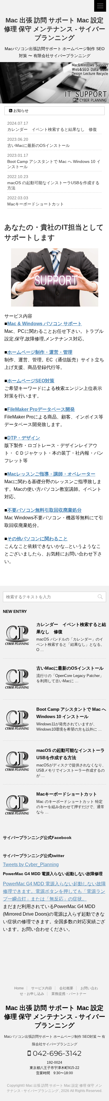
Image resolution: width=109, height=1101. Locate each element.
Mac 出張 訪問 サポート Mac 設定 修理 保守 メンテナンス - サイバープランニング (54, 29)
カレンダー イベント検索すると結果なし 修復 (52, 129)
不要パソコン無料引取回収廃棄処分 (44, 510)
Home (19, 988)
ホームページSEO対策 (30, 380)
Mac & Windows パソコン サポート (44, 323)
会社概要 (66, 988)
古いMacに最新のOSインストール (38, 145)
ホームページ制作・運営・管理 (39, 352)
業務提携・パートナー (68, 994)
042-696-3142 (56, 1053)
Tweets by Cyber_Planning (31, 864)
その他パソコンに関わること (37, 538)
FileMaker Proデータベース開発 (41, 409)
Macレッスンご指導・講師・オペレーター (51, 474)
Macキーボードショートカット (35, 204)
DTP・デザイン (23, 437)
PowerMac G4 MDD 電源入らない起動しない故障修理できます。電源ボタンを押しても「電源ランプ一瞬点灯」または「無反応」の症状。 (54, 891)
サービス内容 (41, 988)
